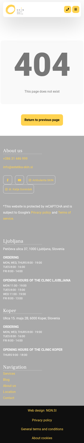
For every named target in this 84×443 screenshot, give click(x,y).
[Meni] (75, 9)
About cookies (42, 438)
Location (9, 392)
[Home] (15, 9)
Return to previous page (42, 120)
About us (9, 385)
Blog (6, 379)
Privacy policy (41, 212)
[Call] (67, 9)
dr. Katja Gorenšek (20, 189)
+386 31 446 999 (15, 159)
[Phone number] (67, 9)
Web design (36, 410)
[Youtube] (19, 179)
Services (9, 373)
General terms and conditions (42, 429)
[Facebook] (7, 179)
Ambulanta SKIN (42, 180)
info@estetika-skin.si (18, 167)
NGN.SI (51, 410)
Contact (8, 398)
